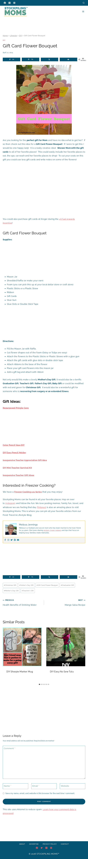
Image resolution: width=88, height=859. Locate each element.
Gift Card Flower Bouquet (47, 585)
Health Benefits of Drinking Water (20, 602)
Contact (65, 844)
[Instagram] (9, 3)
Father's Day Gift (26, 585)
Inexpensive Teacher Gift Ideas (18, 475)
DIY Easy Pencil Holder (14, 452)
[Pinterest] (14, 3)
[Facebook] (5, 3)
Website (65, 786)
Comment (9, 748)
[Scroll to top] (83, 850)
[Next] (82, 655)
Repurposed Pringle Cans (16, 408)
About (22, 844)
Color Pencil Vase (12, 445)
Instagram (10, 503)
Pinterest (41, 507)
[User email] (18, 540)
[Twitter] (12, 540)
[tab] (39, 684)
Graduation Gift (67, 585)
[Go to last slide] (5, 655)
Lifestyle (13, 36)
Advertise (34, 844)
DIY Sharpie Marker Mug (19, 671)
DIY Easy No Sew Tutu (62, 671)
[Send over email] (68, 59)
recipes (47, 530)
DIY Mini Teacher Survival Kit (17, 468)
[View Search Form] (83, 2)
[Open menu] (83, 11)
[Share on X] (49, 59)
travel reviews (55, 530)
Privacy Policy (50, 844)
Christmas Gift (10, 585)
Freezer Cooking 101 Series (28, 492)
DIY (20, 36)
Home (5, 36)
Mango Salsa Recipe (75, 602)
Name (7, 786)
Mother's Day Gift (11, 591)
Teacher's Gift (28, 591)
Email (35, 786)
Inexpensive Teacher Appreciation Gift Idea (25, 460)
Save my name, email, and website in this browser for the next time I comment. (40, 793)
